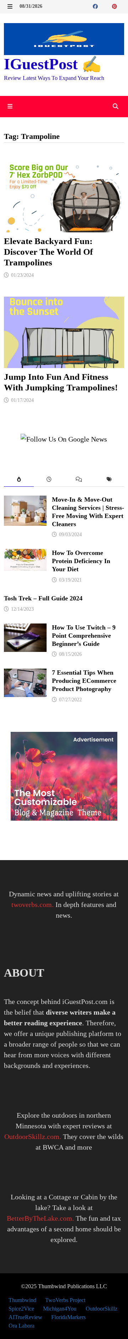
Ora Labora (21, 1326)
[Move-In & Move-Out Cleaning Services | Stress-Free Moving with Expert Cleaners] (25, 501)
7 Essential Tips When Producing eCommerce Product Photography (84, 680)
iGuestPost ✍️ (52, 64)
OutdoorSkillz (101, 1309)
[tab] (19, 480)
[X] (108, 6)
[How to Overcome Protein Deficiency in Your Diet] (25, 554)
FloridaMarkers (68, 1317)
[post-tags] (109, 480)
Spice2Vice (21, 1309)
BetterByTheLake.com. (40, 1218)
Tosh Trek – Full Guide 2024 (43, 598)
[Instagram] (122, 6)
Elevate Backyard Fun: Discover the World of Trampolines (48, 251)
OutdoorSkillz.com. (32, 1136)
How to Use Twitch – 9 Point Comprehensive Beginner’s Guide (84, 635)
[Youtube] (104, 6)
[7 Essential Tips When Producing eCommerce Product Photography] (25, 674)
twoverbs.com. (32, 904)
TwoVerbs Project (65, 1300)
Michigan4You (59, 1309)
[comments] (79, 480)
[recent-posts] (49, 480)
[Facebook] (96, 6)
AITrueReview (25, 1317)
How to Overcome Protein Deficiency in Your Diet (81, 561)
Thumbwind (22, 1300)
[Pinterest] (115, 6)
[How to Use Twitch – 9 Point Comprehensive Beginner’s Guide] (25, 629)
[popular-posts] (19, 480)
